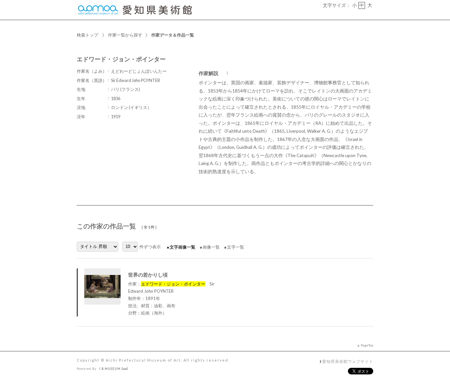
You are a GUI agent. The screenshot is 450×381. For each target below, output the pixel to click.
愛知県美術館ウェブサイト (347, 361)
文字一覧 (235, 247)
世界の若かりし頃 (148, 275)
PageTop (367, 345)
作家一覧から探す (125, 35)
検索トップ (87, 35)
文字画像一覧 (182, 247)
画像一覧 (211, 247)
